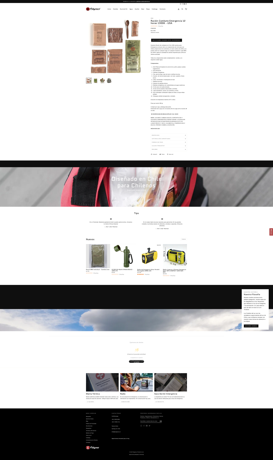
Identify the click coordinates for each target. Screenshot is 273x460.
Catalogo (88, 437)
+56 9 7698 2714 (116, 421)
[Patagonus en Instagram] (141, 426)
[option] (136, 1)
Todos (184, 239)
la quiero (90, 401)
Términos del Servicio (91, 430)
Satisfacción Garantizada (161, 138)
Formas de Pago (157, 142)
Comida (115, 9)
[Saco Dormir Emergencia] (170, 382)
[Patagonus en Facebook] (144, 426)
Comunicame (125, 401)
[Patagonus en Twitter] (149, 426)
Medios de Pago (90, 433)
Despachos (155, 135)
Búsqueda (88, 416)
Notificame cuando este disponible (167, 40)
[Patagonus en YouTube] (147, 426)
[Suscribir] (161, 421)
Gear (142, 9)
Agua (131, 9)
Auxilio (137, 9)
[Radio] (136, 382)
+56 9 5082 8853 (116, 419)
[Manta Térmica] (102, 382)
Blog (87, 421)
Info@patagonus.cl (116, 431)
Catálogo (155, 9)
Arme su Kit (88, 435)
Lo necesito (159, 401)
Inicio (109, 9)
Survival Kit (123, 9)
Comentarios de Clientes (92, 440)
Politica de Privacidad (91, 423)
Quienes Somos (251, 325)
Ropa (148, 9)
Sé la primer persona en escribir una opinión (136, 361)
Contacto (163, 9)
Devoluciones (89, 425)
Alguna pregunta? (158, 145)
